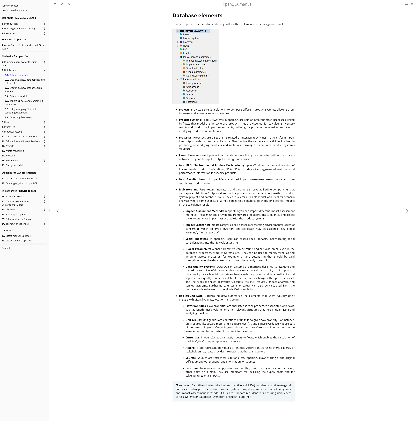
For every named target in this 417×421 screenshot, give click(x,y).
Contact (6, 248)
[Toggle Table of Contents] (54, 4)
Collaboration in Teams (16, 219)
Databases (9, 70)
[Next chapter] (407, 210)
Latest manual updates (16, 235)
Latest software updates (17, 240)
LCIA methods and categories (19, 136)
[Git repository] (412, 4)
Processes (8, 126)
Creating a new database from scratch (24, 89)
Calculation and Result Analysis (21, 141)
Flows (6, 122)
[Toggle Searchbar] (69, 4)
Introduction (10, 23)
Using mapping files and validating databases (20, 111)
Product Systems (12, 131)
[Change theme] (62, 4)
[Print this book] (407, 4)
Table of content (10, 5)
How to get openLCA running (19, 28)
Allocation (9, 155)
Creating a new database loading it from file (25, 81)
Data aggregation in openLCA (19, 183)
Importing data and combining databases (24, 102)
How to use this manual (14, 10)
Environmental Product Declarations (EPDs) (16, 203)
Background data (13, 165)
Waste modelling (13, 150)
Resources (8, 33)
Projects (8, 145)
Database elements (17, 75)
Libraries (8, 209)
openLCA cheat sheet (15, 223)
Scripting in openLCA (15, 214)
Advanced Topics (13, 196)
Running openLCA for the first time (19, 63)
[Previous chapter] (57, 210)
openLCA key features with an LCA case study (24, 47)
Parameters (10, 160)
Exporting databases (18, 117)
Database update (16, 96)
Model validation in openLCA (19, 178)
